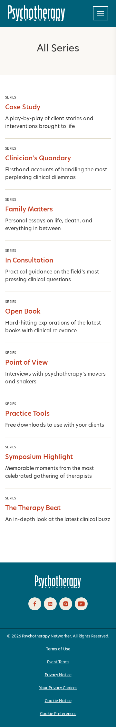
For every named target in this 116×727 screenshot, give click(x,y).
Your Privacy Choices (58, 688)
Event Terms (58, 662)
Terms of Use (58, 649)
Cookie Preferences (58, 714)
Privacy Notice (58, 675)
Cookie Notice (58, 701)
